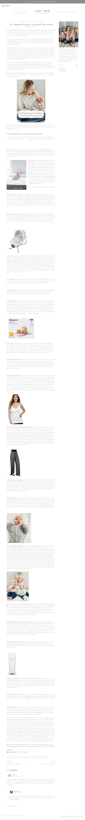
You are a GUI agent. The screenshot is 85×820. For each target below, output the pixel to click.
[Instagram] (2, 6)
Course (10, 815)
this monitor (45, 710)
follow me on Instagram (41, 270)
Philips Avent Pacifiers (11, 497)
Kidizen (8, 604)
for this (25, 554)
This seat (14, 256)
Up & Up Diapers (10, 343)
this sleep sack (25, 568)
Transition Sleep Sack (32, 563)
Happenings (27, 26)
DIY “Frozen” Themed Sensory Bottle (14, 763)
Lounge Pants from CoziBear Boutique (14, 480)
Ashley (13, 774)
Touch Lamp (9, 194)
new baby (21, 757)
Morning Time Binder (20, 12)
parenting (32, 757)
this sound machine (34, 313)
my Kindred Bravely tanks (12, 444)
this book (41, 625)
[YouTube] (7, 6)
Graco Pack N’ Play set (40, 261)
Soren (46, 757)
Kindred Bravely (29, 426)
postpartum (37, 757)
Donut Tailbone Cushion (11, 694)
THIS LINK (23, 614)
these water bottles (51, 389)
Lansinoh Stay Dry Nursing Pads (13, 641)
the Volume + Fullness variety (45, 281)
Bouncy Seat (9, 256)
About (3, 815)
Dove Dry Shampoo (10, 279)
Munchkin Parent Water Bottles (13, 375)
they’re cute (51, 381)
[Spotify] (11, 6)
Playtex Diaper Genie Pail (12, 678)
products (41, 757)
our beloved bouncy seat (17, 261)
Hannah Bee (16, 791)
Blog (6, 815)
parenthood (27, 757)
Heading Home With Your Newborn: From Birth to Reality (18, 622)
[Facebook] (5, 6)
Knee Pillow (9, 149)
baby (8, 757)
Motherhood (34, 26)
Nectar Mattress (31, 160)
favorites (11, 757)
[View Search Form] (83, 6)
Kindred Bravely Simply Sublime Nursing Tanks (16, 426)
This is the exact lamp (17, 194)
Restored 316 (81, 816)
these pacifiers (21, 501)
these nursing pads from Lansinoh (16, 643)
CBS (7, 717)
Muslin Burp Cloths (10, 290)
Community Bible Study (49, 717)
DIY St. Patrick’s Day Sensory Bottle (48, 763)
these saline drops (27, 364)
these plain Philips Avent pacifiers (47, 506)
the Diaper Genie (16, 683)
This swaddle (48, 554)
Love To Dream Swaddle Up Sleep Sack (14, 545)
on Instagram (49, 565)
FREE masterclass (52, 1)
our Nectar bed (38, 183)
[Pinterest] (9, 6)
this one (19, 217)
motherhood (17, 757)
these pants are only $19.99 (39, 487)
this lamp (39, 201)
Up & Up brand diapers (22, 350)
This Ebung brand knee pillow (44, 149)
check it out (52, 187)
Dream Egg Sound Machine (12, 300)
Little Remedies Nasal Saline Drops (14, 359)
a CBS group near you (42, 735)
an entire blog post (42, 160)
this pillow (41, 698)
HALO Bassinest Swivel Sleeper (13, 214)
